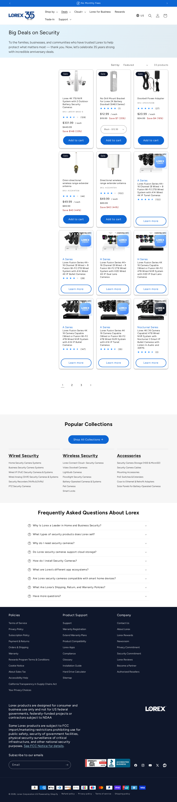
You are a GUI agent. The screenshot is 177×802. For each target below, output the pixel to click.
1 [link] (62, 385)
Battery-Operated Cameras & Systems (82, 481)
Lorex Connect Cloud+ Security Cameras (83, 463)
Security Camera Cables (129, 467)
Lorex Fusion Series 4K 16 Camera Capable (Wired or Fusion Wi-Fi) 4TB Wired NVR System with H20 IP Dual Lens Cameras (150, 269)
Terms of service (103, 794)
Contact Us (123, 623)
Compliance (69, 653)
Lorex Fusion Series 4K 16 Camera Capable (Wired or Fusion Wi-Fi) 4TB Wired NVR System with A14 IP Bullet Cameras (75, 337)
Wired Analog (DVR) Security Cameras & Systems (33, 477)
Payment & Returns (19, 641)
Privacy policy (85, 794)
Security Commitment (129, 653)
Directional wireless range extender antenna (113, 181)
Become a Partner (126, 665)
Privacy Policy (16, 629)
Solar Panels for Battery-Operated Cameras (139, 486)
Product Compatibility (74, 641)
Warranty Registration (74, 629)
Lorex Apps (69, 647)
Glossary (67, 659)
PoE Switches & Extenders (130, 477)
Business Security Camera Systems (26, 467)
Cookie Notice (16, 665)
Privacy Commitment (128, 647)
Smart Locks (69, 491)
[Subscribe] (67, 765)
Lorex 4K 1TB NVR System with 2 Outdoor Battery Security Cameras (75, 103)
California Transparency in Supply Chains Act (33, 684)
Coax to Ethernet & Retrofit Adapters (135, 481)
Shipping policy (122, 794)
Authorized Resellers (128, 671)
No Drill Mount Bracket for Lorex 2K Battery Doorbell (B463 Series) (112, 101)
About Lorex (123, 629)
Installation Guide (72, 665)
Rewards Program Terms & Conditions (29, 659)
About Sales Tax (17, 671)
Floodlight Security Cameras (77, 477)
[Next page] (90, 385)
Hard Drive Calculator (74, 671)
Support (67, 623)
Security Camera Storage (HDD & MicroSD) (138, 463)
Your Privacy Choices (20, 690)
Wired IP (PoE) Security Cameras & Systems (31, 472)
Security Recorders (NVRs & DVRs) (26, 481)
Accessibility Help (18, 677)
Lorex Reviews (125, 659)
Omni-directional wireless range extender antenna (75, 183)
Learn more (151, 221)
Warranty (13, 653)
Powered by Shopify (48, 794)
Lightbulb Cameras (72, 472)
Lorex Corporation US (27, 794)
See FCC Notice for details (44, 746)
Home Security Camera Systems (25, 463)
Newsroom (123, 641)
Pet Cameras (69, 486)
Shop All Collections (86, 439)
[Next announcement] (167, 3)
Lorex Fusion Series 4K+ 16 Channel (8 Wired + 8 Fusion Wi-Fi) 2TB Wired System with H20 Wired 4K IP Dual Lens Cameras (113, 269)
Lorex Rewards (125, 635)
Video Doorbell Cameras (75, 467)
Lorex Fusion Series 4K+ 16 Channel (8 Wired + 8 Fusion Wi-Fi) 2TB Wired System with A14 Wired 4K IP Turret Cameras (150, 189)
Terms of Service (18, 623)
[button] (51, 12)
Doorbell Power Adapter (150, 98)
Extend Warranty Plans (75, 635)
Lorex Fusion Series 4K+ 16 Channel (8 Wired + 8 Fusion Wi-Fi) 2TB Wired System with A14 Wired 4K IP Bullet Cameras (76, 268)
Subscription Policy (19, 635)
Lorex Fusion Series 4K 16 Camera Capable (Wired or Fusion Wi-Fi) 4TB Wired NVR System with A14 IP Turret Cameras (113, 337)
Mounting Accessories (128, 472)
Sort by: (115, 65)
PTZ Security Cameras (20, 486)
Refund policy (68, 794)
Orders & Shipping (18, 647)
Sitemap (67, 677)
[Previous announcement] (10, 3)
